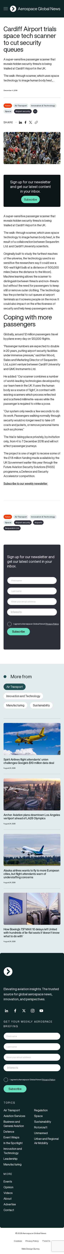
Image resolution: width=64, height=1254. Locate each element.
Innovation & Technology (43, 105)
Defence (9, 1132)
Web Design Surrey (31, 1248)
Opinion (8, 1187)
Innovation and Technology (13, 1151)
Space (8, 111)
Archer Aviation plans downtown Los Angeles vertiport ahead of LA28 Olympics (32, 816)
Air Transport (21, 105)
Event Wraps (11, 1137)
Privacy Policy (52, 623)
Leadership (11, 1159)
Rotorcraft (40, 1127)
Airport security (22, 111)
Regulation (41, 1110)
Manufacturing (13, 1164)
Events (8, 1181)
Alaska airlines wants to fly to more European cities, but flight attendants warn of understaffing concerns (31, 874)
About (8, 1199)
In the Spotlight (13, 1143)
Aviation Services (14, 1116)
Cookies (18, 1240)
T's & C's (46, 1240)
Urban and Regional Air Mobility (46, 1141)
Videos (8, 1193)
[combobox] (32, 612)
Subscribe (30, 199)
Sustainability (42, 1122)
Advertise (10, 1204)
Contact (9, 1210)
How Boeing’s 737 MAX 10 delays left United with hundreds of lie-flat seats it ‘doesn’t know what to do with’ (32, 933)
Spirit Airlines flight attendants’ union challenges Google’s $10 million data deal (29, 761)
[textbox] (28, 612)
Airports (38, 522)
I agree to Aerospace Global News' (36, 623)
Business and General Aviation (14, 1124)
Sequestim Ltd (12, 528)
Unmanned (41, 1133)
